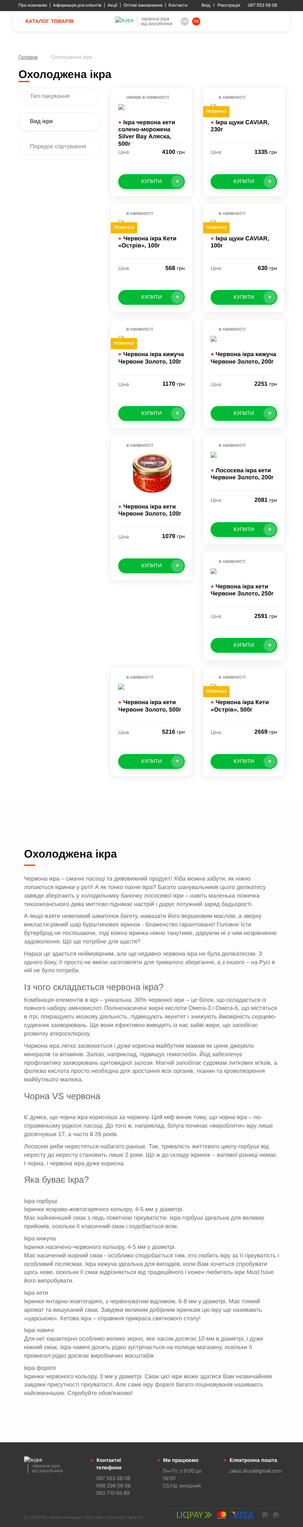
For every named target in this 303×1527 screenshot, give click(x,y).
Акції (112, 5)
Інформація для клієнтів (77, 5)
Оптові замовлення (142, 5)
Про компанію (32, 5)
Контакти (177, 5)
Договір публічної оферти (114, 1517)
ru (196, 21)
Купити (160, 181)
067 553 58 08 (262, 5)
